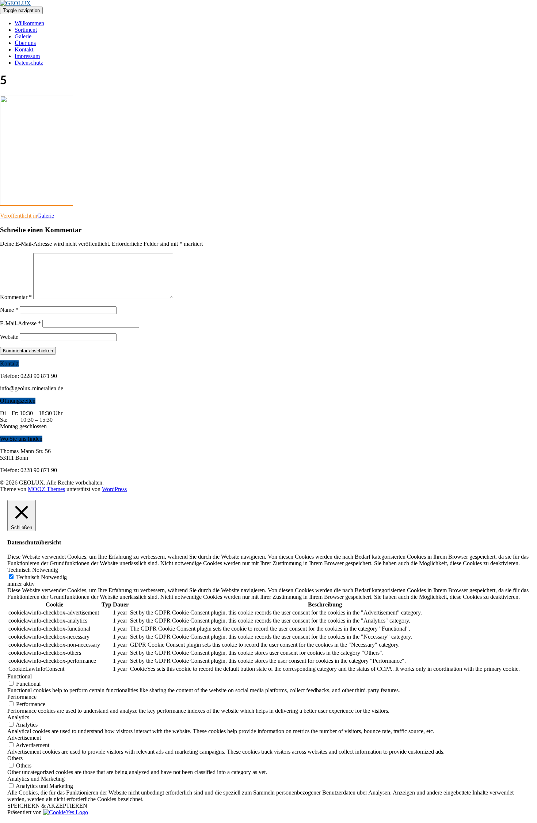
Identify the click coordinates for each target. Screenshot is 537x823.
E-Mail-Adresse (20, 323)
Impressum (27, 56)
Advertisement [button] (24, 738)
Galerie (23, 36)
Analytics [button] (18, 717)
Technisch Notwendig (41, 577)
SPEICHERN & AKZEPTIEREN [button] (47, 806)
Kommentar (16, 297)
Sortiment (26, 30)
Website (9, 337)
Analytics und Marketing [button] (36, 779)
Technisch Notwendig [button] (32, 570)
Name (9, 310)
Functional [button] (19, 676)
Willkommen (29, 23)
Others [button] (15, 758)
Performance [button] (22, 697)
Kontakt (24, 49)
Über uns (25, 43)
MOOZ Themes (46, 489)
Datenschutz (29, 63)
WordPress (114, 489)
